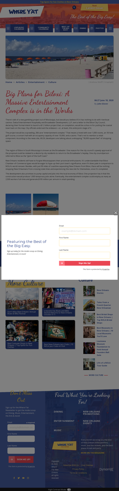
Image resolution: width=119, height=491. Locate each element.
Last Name (63, 250)
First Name (64, 237)
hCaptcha (105, 269)
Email (61, 225)
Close (116, 213)
